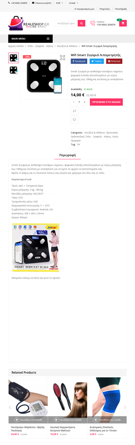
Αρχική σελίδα (16, 46)
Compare (74, 111)
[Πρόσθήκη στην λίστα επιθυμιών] (74, 119)
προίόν (56, 277)
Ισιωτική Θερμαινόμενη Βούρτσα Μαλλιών (62, 429)
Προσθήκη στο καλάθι (106, 102)
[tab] (67, 156)
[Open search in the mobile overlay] (69, 23)
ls (21, 288)
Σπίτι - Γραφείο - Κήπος (40, 46)
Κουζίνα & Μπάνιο (67, 46)
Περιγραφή (67, 155)
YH (78, 144)
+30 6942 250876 (106, 24)
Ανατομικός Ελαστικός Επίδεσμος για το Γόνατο (103, 429)
